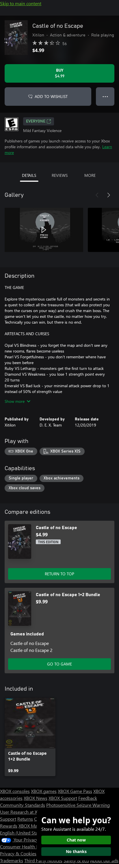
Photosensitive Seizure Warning (78, 805)
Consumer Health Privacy (25, 846)
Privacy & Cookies (18, 853)
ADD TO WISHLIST (51, 96)
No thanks (76, 851)
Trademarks (11, 860)
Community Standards (22, 805)
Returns (25, 819)
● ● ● (105, 96)
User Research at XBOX (23, 812)
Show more (15, 401)
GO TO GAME (59, 664)
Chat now (76, 840)
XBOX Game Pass (75, 791)
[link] (30, 737)
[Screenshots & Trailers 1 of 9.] (44, 230)
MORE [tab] (90, 175)
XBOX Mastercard (35, 826)
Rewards (8, 826)
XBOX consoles (15, 791)
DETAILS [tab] (29, 175)
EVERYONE (35, 121)
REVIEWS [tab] (60, 175)
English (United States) (22, 833)
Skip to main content (20, 3)
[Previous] (97, 195)
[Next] (108, 195)
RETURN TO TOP (59, 573)
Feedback (87, 798)
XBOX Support (63, 798)
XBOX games (44, 791)
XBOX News (35, 798)
